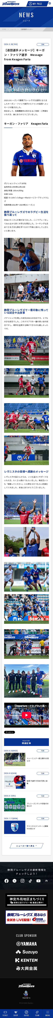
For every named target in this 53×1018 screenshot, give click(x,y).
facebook (6, 881)
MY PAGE (37, 3)
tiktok (30, 881)
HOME (4, 29)
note (46, 881)
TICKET (5, 1015)
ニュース (13, 29)
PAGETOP (26, 998)
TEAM (37, 1015)
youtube (38, 881)
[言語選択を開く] (50, 3)
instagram (22, 881)
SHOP (16, 1015)
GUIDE (26, 1015)
